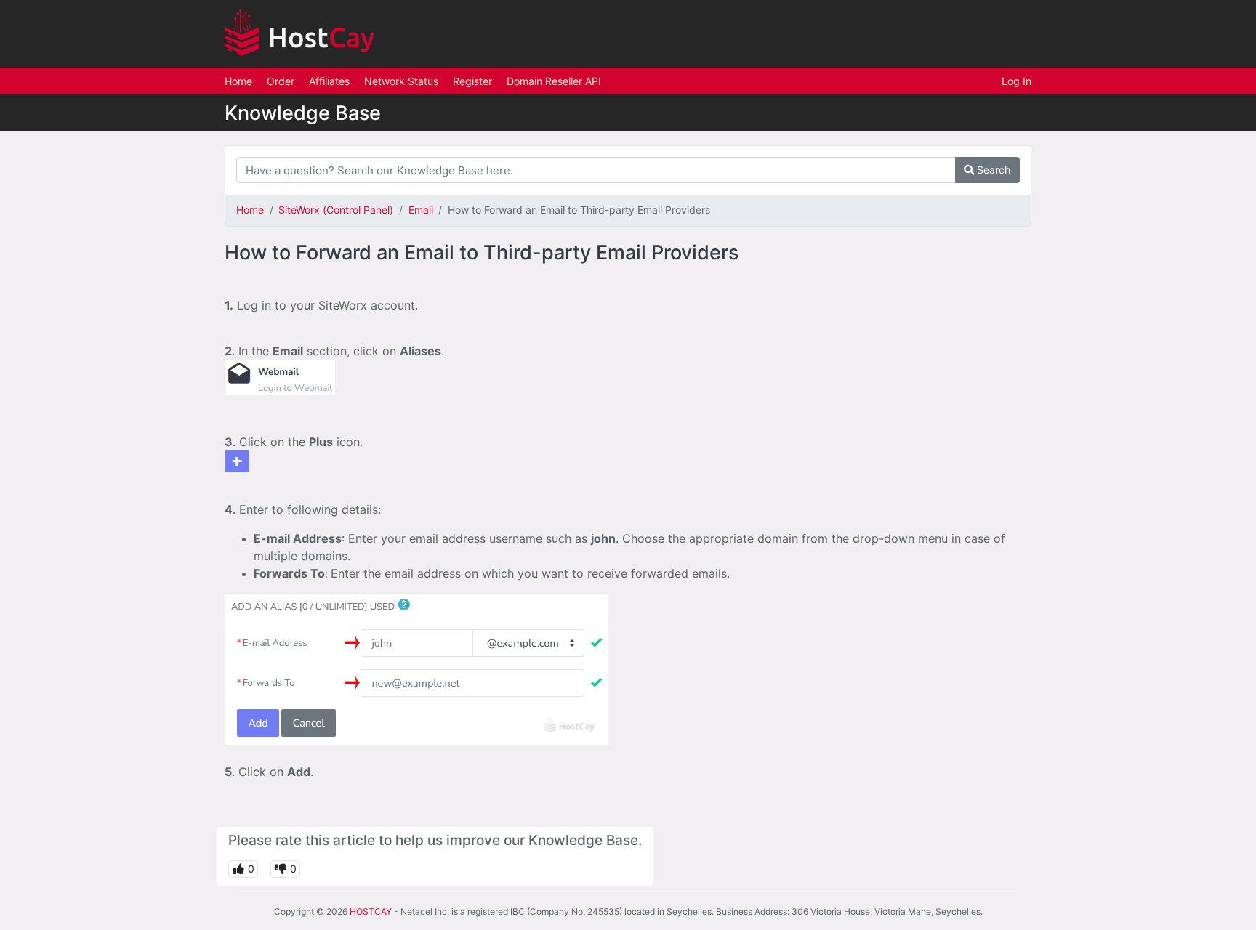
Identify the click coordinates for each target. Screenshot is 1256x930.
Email (420, 209)
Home (238, 81)
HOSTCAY (371, 911)
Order (280, 81)
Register (472, 81)
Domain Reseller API (554, 81)
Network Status (401, 81)
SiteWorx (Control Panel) (335, 209)
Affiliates (329, 81)
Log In (1016, 81)
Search (992, 169)
